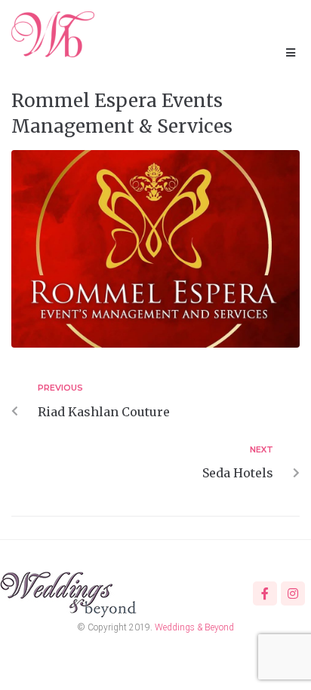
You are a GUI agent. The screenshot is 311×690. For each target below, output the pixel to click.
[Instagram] (293, 593)
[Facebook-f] (265, 593)
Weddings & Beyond (194, 627)
